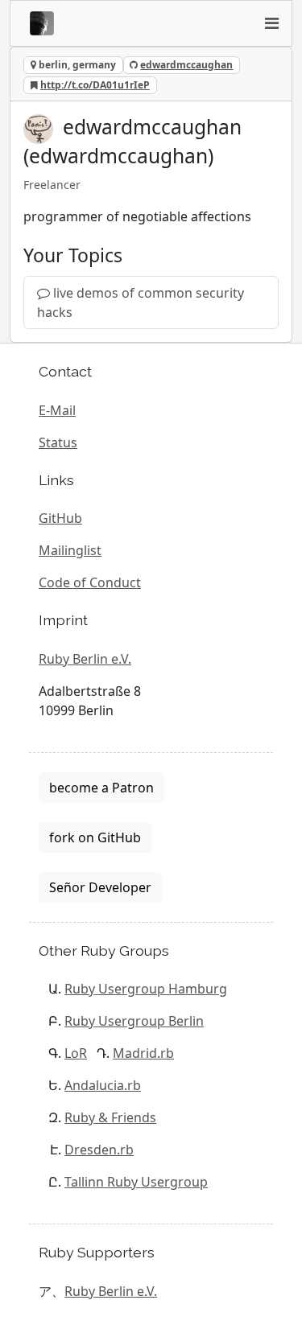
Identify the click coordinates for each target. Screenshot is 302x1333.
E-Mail (57, 410)
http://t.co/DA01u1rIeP (95, 85)
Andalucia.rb (102, 1085)
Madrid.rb (143, 1053)
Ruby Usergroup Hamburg (145, 989)
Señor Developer (100, 887)
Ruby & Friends (110, 1117)
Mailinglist (70, 550)
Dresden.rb (99, 1149)
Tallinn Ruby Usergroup (136, 1182)
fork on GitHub (95, 837)
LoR (75, 1053)
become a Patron (101, 787)
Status (58, 442)
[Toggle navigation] (271, 23)
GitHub (60, 518)
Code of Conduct (90, 582)
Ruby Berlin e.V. (85, 659)
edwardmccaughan (186, 65)
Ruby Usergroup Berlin (134, 1021)
